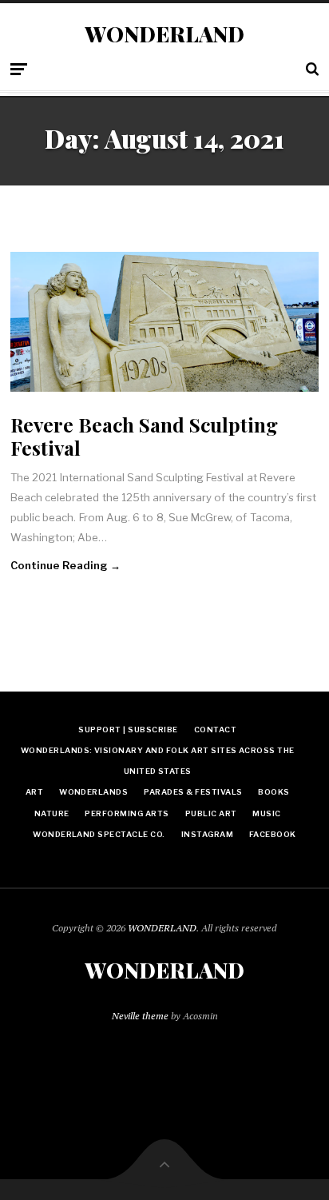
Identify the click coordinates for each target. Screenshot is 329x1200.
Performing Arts (126, 813)
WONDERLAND (164, 34)
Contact (215, 729)
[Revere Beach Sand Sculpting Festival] (164, 322)
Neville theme (140, 1016)
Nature (51, 813)
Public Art (211, 813)
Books (273, 791)
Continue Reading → (65, 565)
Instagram (207, 834)
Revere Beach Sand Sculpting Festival (144, 435)
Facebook (272, 834)
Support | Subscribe (127, 729)
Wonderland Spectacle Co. (99, 834)
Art (34, 791)
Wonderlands (93, 791)
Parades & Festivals (193, 791)
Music (266, 813)
